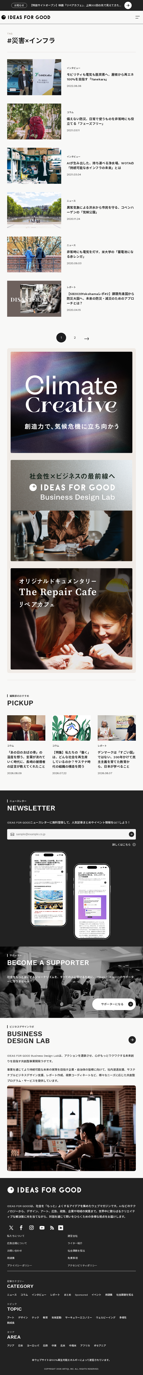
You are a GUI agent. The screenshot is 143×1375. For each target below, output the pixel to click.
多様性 (123, 1317)
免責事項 (73, 1258)
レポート (55, 1295)
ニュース (12, 1295)
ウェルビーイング (105, 1317)
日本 (20, 1345)
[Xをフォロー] (11, 1228)
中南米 (72, 1345)
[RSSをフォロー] (52, 1227)
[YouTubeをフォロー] (42, 1228)
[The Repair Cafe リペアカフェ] (71, 668)
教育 (45, 1317)
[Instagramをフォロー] (31, 1227)
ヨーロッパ (33, 1345)
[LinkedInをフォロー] (60, 1227)
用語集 (11, 1258)
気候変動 (56, 1317)
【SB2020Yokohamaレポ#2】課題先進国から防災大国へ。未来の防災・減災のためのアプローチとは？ (100, 298)
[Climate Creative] (71, 452)
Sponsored (81, 1295)
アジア (10, 1345)
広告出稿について (17, 1243)
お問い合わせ (14, 1250)
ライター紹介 (75, 1243)
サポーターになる (112, 1004)
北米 (62, 1345)
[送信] (131, 834)
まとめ (67, 1295)
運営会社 (73, 1236)
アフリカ (85, 1345)
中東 (54, 1345)
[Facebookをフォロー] (21, 1227)
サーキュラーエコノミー (78, 1317)
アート (10, 1317)
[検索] (138, 17)
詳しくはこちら (121, 844)
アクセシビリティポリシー (82, 1265)
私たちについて (16, 1236)
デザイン (23, 1317)
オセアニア (100, 1345)
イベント (96, 1295)
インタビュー (39, 1295)
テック (35, 1317)
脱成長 (10, 1323)
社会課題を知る (76, 1250)
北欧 (45, 1345)
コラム (24, 1295)
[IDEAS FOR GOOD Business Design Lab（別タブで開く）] (71, 560)
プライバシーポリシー (19, 1265)
